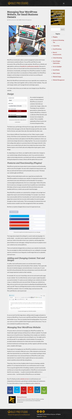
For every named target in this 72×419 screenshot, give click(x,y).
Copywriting (56, 45)
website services (24, 379)
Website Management (27, 19)
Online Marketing (57, 58)
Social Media (56, 70)
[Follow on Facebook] (41, 411)
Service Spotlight (57, 66)
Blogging (55, 37)
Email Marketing (57, 49)
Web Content (56, 73)
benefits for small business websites (30, 66)
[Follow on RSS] (43, 411)
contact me (37, 383)
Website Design (57, 76)
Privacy (45, 416)
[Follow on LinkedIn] (38, 411)
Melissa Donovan (12, 19)
